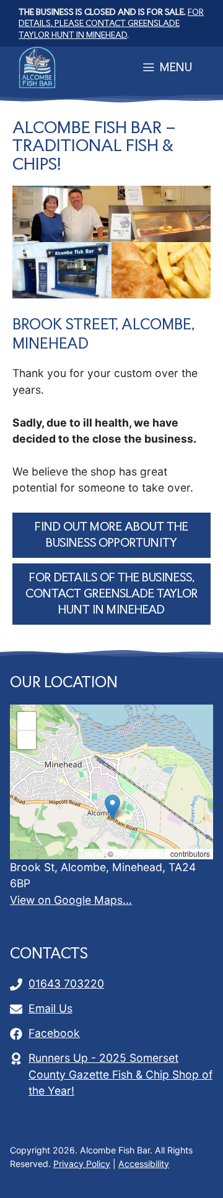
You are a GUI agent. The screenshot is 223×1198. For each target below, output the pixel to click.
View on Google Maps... (71, 899)
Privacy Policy (81, 1163)
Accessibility (143, 1163)
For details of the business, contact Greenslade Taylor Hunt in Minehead (111, 593)
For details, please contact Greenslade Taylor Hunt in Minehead (111, 23)
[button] (112, 807)
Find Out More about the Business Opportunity (111, 534)
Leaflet (92, 853)
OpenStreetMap (141, 853)
